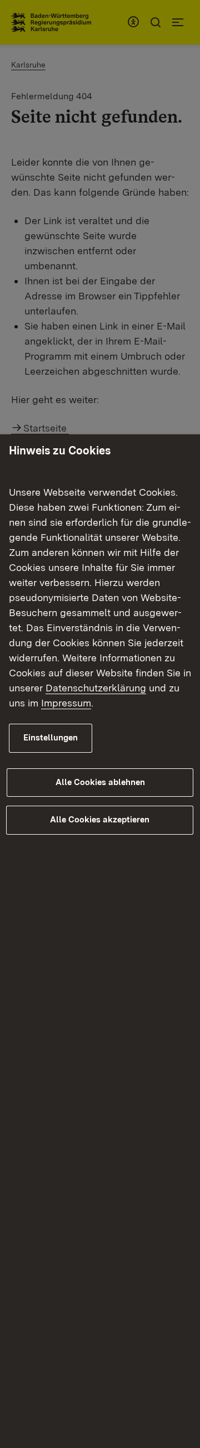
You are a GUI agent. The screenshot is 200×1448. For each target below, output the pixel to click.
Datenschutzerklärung (96, 688)
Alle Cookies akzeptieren (99, 820)
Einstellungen (50, 738)
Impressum (66, 703)
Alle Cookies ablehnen (100, 782)
